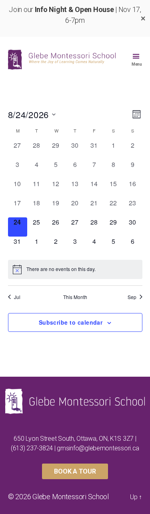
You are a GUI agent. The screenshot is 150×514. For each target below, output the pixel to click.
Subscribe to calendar (71, 322)
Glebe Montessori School (70, 496)
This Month (75, 297)
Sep (132, 297)
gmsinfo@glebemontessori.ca (98, 448)
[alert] (75, 269)
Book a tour (75, 471)
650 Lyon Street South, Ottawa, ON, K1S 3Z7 (74, 438)
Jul (17, 297)
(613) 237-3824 (32, 448)
